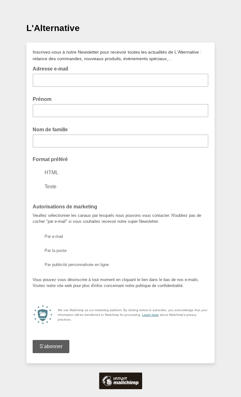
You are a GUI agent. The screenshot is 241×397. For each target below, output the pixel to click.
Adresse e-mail (52, 68)
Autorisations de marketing (67, 206)
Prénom (44, 98)
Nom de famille (52, 129)
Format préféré (50, 159)
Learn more (150, 314)
